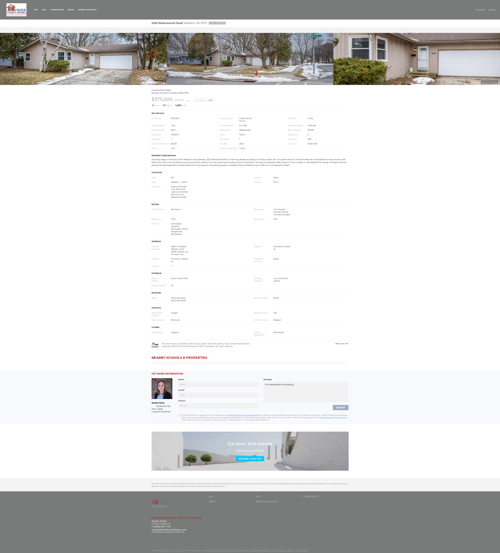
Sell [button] (44, 10)
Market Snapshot (87, 10)
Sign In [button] (492, 10)
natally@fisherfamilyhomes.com (169, 529)
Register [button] (480, 10)
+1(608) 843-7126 (161, 526)
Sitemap (291, 550)
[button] (16, 9)
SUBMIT (340, 407)
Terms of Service (326, 417)
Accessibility (302, 550)
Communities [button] (57, 10)
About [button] (71, 10)
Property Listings (278, 550)
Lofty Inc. (167, 550)
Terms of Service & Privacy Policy (220, 550)
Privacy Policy (342, 417)
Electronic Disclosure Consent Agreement (244, 415)
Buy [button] (36, 10)
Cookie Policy (243, 550)
